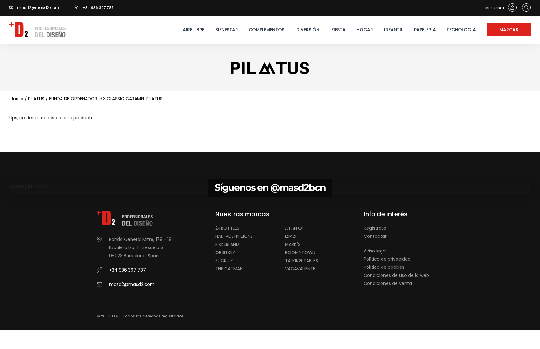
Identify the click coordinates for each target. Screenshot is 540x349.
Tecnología (461, 30)
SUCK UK (224, 260)
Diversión (307, 30)
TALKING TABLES (301, 260)
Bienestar (226, 30)
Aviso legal (375, 251)
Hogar (365, 30)
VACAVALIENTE (300, 269)
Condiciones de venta (388, 283)
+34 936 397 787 (98, 7)
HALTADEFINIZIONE (234, 236)
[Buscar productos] (525, 7)
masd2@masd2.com (38, 7)
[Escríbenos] (12, 7)
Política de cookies (384, 267)
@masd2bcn (298, 187)
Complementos (266, 30)
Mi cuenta (495, 8)
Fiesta (339, 30)
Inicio (17, 99)
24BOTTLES (227, 228)
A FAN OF (294, 228)
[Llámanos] (78, 7)
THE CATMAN (229, 269)
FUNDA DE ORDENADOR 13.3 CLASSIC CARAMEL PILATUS (105, 99)
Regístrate (375, 228)
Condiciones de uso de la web (396, 275)
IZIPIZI (290, 236)
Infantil (393, 30)
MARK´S (293, 244)
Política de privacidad (387, 259)
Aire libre (193, 30)
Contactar (375, 236)
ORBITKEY (225, 252)
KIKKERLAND (227, 244)
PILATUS (36, 99)
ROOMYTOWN (300, 252)
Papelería (425, 30)
